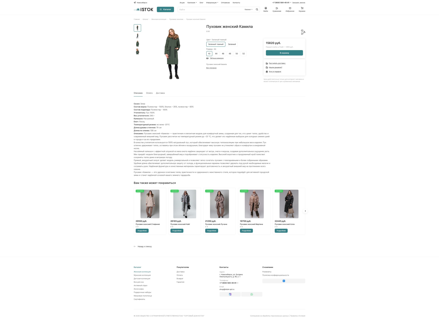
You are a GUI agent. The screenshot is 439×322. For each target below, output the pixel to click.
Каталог (137, 267)
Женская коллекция (142, 272)
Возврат (180, 278)
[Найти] (257, 9)
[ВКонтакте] (283, 281)
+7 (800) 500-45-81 (280, 3)
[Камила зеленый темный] (172, 54)
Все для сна (139, 282)
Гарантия (180, 282)
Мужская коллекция (142, 275)
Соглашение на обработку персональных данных (269, 316)
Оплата (149, 93)
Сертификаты (139, 299)
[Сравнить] (302, 33)
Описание (138, 93)
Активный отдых (140, 285)
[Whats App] (251, 294)
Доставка (160, 93)
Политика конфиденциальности (275, 275)
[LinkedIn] (230, 294)
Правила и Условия (297, 316)
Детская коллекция (142, 278)
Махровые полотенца (143, 296)
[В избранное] (302, 30)
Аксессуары (139, 289)
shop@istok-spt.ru (227, 289)
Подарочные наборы (142, 292)
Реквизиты (266, 272)
